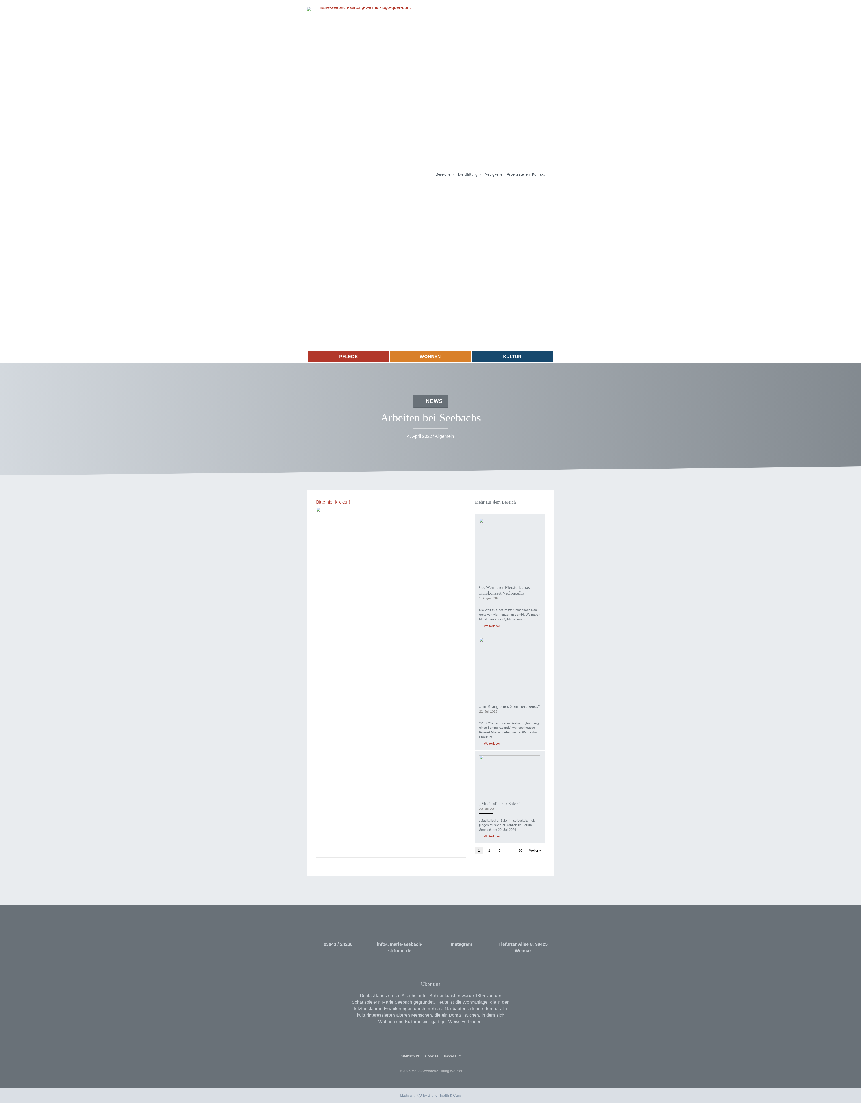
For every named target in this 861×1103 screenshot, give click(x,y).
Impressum (452, 1056)
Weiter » (535, 850)
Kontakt (538, 174)
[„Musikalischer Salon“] (509, 775)
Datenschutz (410, 1056)
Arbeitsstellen (518, 174)
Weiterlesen (492, 626)
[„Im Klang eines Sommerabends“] (509, 668)
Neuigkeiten (494, 174)
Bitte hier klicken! (333, 501)
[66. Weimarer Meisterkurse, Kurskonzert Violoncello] (509, 549)
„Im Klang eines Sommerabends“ (509, 706)
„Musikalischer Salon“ (500, 803)
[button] (550, 174)
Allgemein (444, 436)
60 (520, 850)
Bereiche (443, 174)
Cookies (431, 1056)
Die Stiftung (467, 174)
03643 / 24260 (338, 944)
